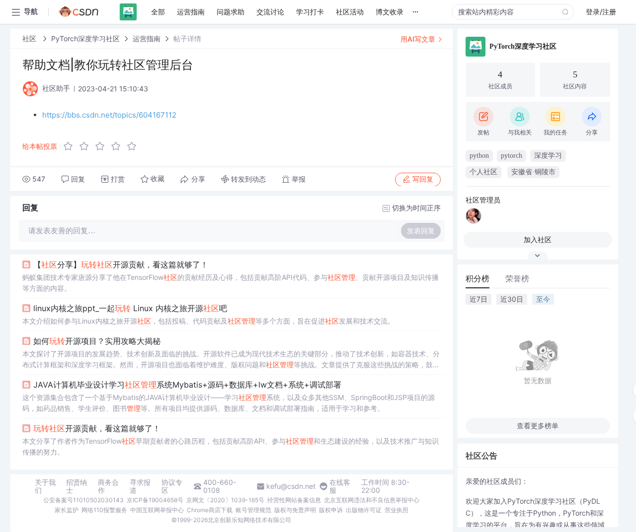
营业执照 (396, 510)
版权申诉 (331, 510)
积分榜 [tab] (477, 278)
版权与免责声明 (295, 510)
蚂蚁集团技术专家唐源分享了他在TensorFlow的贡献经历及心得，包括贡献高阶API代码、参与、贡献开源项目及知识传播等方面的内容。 (230, 282)
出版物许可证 (364, 510)
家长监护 (67, 510)
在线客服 (339, 486)
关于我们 (45, 486)
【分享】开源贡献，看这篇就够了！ (120, 264)
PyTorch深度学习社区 (85, 38)
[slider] (103, 146)
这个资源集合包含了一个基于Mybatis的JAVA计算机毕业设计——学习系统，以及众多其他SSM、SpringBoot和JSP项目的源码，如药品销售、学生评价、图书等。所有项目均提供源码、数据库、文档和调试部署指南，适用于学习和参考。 (228, 402)
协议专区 (171, 486)
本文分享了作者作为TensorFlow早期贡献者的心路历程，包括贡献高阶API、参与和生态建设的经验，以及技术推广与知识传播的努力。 (230, 446)
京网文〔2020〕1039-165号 (225, 500)
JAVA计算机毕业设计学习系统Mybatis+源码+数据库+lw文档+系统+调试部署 (187, 385)
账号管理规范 (253, 510)
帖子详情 (187, 38)
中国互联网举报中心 (157, 510)
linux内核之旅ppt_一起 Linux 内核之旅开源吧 (130, 308)
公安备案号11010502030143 (83, 500)
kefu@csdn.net (291, 486)
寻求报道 (140, 486)
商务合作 (108, 486)
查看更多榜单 (537, 425)
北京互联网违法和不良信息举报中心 (371, 500)
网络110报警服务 (104, 510)
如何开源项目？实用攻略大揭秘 (96, 341)
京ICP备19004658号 (155, 500)
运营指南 (146, 38)
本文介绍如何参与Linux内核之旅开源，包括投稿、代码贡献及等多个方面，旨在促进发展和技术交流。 (208, 321)
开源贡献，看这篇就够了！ (96, 428)
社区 (30, 38)
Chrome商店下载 (210, 510)
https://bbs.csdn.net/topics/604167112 (109, 115)
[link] (30, 38)
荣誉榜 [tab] (517, 278)
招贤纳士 (76, 486)
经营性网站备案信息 (294, 500)
